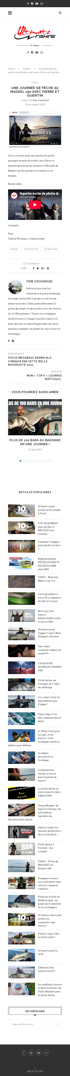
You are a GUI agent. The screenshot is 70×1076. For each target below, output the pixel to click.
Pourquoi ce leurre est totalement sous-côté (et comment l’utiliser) (50, 883)
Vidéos (27, 68)
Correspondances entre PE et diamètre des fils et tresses (49, 597)
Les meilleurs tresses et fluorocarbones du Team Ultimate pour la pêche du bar (50, 990)
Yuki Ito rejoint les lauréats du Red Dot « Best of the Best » (50, 831)
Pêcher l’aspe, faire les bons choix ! (48, 935)
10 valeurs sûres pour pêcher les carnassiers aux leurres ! (50, 920)
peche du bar (31, 249)
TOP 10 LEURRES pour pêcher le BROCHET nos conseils (48, 528)
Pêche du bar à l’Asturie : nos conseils (46, 848)
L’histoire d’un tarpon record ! (46, 969)
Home (11, 68)
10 (49, 461)
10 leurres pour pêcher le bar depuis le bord (49, 509)
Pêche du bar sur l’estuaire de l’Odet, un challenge (49, 683)
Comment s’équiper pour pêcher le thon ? (49, 545)
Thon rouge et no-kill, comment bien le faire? (49, 717)
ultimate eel (51, 249)
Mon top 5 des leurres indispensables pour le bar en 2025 (49, 616)
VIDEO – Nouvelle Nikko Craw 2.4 (48, 578)
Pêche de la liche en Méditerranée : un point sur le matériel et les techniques (49, 902)
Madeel (14, 249)
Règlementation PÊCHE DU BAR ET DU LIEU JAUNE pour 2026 (49, 564)
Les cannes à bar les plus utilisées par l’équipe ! (49, 700)
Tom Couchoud (41, 100)
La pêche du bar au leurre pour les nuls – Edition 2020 (50, 792)
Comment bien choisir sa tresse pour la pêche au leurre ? (47, 775)
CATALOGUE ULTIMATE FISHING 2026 (50, 666)
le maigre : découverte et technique (45, 756)
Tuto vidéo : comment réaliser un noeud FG (49, 650)
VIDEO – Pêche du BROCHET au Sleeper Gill (48, 865)
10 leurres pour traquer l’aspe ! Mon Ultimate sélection (49, 633)
